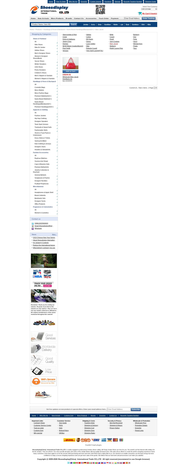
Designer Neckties (41, 181)
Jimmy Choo (67, 41)
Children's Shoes (40, 73)
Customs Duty (69, 415)
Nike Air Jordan (40, 47)
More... (54, 234)
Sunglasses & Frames (42, 178)
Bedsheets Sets (40, 198)
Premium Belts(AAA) (42, 167)
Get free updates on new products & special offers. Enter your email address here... (76, 409)
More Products (57, 18)
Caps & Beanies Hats (42, 164)
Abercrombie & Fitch (70, 35)
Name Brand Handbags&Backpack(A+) (80, 29)
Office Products (40, 204)
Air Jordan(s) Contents (41, 243)
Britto (111, 35)
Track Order (104, 18)
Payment (115, 18)
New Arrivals (43, 18)
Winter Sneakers (40, 64)
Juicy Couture (114, 41)
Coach (112, 37)
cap (121, 24)
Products (39, 29)
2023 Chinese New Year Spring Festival (47, 238)
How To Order (61, 2)
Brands (69, 18)
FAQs (61, 425)
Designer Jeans (40, 147)
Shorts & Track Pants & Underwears (41, 134)
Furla (135, 39)
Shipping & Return (116, 425)
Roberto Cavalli (91, 48)
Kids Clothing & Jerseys (43, 144)
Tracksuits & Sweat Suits (43, 127)
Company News (39, 423)
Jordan (85, 24)
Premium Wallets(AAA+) (43, 96)
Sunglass (135, 24)
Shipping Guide (150, 2)
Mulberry (113, 46)
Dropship (84, 2)
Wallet (115, 24)
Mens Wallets (39, 90)
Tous (135, 48)
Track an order (39, 428)
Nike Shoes (39, 44)
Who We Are (73, 2)
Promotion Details (141, 425)
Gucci (135, 41)
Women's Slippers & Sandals (45, 78)
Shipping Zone (89, 430)
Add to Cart (70, 71)
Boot (127, 24)
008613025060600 (41, 223)
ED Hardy (89, 39)
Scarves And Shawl (41, 161)
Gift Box (61, 433)
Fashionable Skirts (41, 130)
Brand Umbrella (40, 195)
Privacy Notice (115, 428)
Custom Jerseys (95, 2)
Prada (135, 46)
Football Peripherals (42, 184)
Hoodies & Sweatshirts (42, 150)
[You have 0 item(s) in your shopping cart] (140, 13)
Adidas (88, 35)
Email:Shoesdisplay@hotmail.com (46, 226)
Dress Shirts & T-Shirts (42, 138)
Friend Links (139, 430)
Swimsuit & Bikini (40, 141)
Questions (107, 2)
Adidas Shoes (39, 50)
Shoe (100, 24)
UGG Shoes (39, 67)
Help (60, 428)
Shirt (143, 24)
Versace (65, 51)
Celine (88, 37)
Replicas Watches (41, 158)
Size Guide (63, 423)
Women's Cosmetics (42, 213)
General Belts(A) (40, 175)
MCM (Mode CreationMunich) (73, 46)
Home (51, 2)
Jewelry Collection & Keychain (41, 171)
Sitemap (117, 2)
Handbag (107, 24)
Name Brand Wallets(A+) (43, 99)
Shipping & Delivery (91, 425)
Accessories (91, 18)
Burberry (136, 35)
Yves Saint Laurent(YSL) (94, 51)
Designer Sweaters (41, 121)
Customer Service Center (42, 425)
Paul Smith (66, 48)
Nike (149, 24)
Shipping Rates (89, 433)
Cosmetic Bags (40, 87)
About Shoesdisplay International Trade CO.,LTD (50, 240)
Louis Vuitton (90, 44)
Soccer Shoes (39, 61)
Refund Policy (64, 430)
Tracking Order (89, 423)
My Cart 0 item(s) (149, 13)
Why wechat (38, 433)
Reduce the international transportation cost (48, 245)
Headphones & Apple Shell (44, 192)
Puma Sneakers (40, 70)
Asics (93, 24)
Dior (134, 37)
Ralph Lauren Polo (116, 48)
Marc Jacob (99, 29)
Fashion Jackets (40, 116)
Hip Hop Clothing (41, 118)
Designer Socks (40, 201)
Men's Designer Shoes (42, 53)
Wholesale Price (140, 423)
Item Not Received (116, 423)
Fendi (112, 39)
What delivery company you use (44, 248)
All (35, 42)
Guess (88, 41)
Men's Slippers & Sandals (43, 76)
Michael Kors (137, 44)
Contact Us (79, 18)
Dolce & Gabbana (69, 39)
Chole (65, 37)
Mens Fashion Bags (41, 93)
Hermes (65, 44)
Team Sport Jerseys (41, 124)
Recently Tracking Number (133, 2)
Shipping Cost (89, 428)
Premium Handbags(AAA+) (44, 107)
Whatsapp (38, 228)
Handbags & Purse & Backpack (54, 29)
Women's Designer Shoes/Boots (40, 57)
